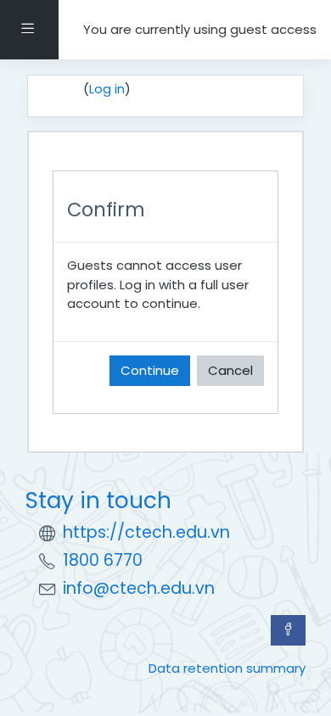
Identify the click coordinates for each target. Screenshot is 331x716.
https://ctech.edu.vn (146, 532)
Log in (107, 89)
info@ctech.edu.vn (139, 588)
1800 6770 (103, 560)
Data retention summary (227, 668)
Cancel (230, 370)
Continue (150, 370)
